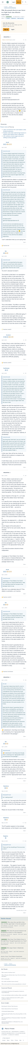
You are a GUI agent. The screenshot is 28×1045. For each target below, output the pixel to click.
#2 (25, 147)
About (8, 1040)
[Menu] (2, 2)
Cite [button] (24, 119)
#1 (25, 39)
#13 (25, 841)
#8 (25, 607)
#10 (25, 746)
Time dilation (20, 18)
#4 (25, 340)
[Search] (25, 2)
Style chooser (6, 1038)
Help (20, 1040)
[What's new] (22, 2)
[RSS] (23, 1040)
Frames (8, 18)
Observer (13, 18)
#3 (25, 256)
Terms (12, 1040)
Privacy (16, 1040)
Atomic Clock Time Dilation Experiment (11, 956)
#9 (25, 680)
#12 (25, 822)
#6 (25, 475)
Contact (3, 1040)
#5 (25, 373)
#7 (25, 574)
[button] (24, 40)
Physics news (3, 127)
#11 (25, 791)
